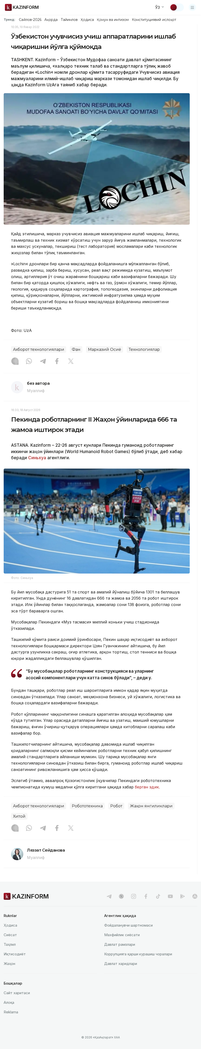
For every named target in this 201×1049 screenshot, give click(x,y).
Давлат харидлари (120, 963)
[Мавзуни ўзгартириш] (177, 7)
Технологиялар (144, 349)
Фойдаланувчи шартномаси (128, 925)
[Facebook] (57, 362)
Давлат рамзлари (119, 944)
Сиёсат (10, 934)
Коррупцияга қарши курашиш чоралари (138, 954)
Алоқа (9, 1002)
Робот (116, 806)
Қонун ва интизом (113, 19)
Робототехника (87, 806)
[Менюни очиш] (192, 7)
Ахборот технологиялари (38, 349)
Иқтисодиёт (15, 954)
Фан (76, 349)
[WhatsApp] (29, 362)
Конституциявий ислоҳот (154, 19)
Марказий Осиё (104, 349)
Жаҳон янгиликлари (151, 806)
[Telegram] (43, 362)
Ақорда (51, 19)
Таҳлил (10, 944)
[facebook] (145, 896)
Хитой (19, 816)
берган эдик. (147, 786)
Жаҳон (9, 963)
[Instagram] (15, 362)
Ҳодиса (87, 19)
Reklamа (11, 1012)
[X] (71, 362)
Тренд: (9, 19)
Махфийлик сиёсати (122, 934)
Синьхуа (36, 457)
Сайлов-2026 (30, 19)
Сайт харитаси (17, 992)
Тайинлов (69, 19)
